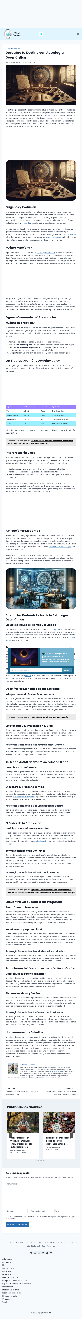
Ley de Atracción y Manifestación (16, 1283)
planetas (56, 629)
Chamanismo (8, 1268)
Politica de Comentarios (66, 1242)
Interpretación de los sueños (14, 1280)
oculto (28, 675)
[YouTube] (50, 1252)
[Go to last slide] (10, 1135)
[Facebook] (31, 1252)
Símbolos (6, 1299)
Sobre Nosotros (48, 1246)
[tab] (37, 1160)
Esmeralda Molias (14, 62)
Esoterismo (7, 1274)
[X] (35, 1252)
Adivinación (10, 48)
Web (57, 1211)
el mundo (26, 223)
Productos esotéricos (11, 1293)
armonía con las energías (60, 546)
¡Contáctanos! (33, 1246)
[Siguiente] (71, 1135)
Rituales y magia (9, 1296)
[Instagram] (39, 1252)
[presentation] (23, 1122)
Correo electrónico (39, 1211)
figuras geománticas (46, 252)
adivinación (48, 115)
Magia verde (7, 1287)
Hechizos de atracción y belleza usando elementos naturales (58, 1140)
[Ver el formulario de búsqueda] (41, 34)
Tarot (4, 1302)
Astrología (6, 1262)
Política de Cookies (34, 1242)
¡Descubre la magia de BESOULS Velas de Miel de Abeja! (22, 1091)
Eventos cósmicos (10, 1277)
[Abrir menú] (78, 33)
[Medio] (47, 1252)
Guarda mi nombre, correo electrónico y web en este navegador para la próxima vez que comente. (41, 1218)
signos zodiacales (53, 237)
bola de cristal (41, 841)
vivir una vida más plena (23, 797)
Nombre (10, 1211)
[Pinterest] (43, 1252)
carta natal (71, 234)
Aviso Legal (49, 1242)
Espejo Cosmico (55, 1071)
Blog (18, 48)
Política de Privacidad (14, 1242)
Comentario (12, 1184)
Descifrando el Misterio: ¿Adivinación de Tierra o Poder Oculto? (60, 1091)
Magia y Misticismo (10, 1290)
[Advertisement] (41, 14)
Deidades (6, 1271)
